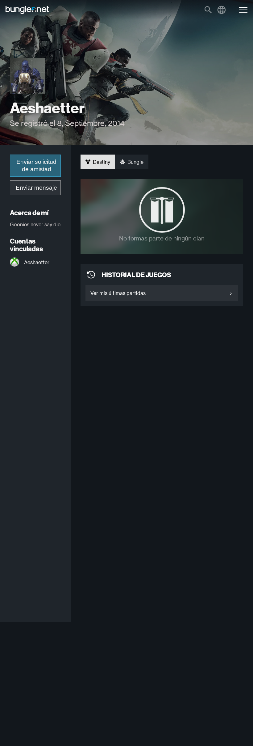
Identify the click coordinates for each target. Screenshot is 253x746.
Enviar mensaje (36, 187)
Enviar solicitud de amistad (36, 165)
